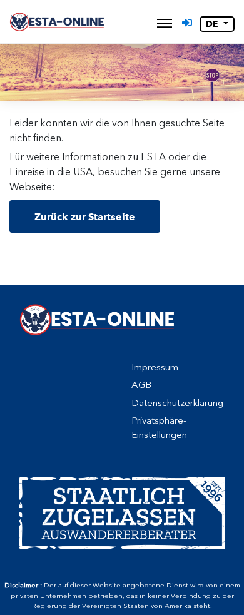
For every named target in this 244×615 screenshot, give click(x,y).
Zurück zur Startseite (84, 217)
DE (213, 24)
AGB (141, 384)
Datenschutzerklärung (177, 403)
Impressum (154, 367)
